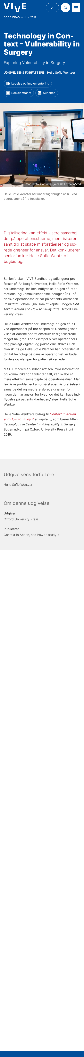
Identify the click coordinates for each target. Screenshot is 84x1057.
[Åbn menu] (76, 7)
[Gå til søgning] (65, 7)
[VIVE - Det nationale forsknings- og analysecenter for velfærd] (15, 7)
